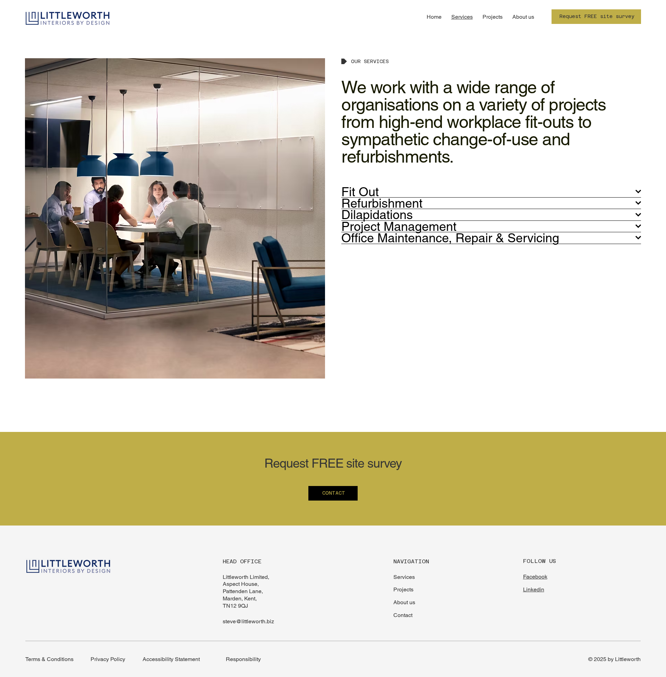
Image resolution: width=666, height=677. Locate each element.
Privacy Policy (108, 659)
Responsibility (243, 659)
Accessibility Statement (171, 659)
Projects (403, 589)
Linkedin (533, 589)
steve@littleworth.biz (248, 621)
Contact (402, 615)
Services (404, 577)
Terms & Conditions (49, 659)
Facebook (535, 576)
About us (404, 602)
